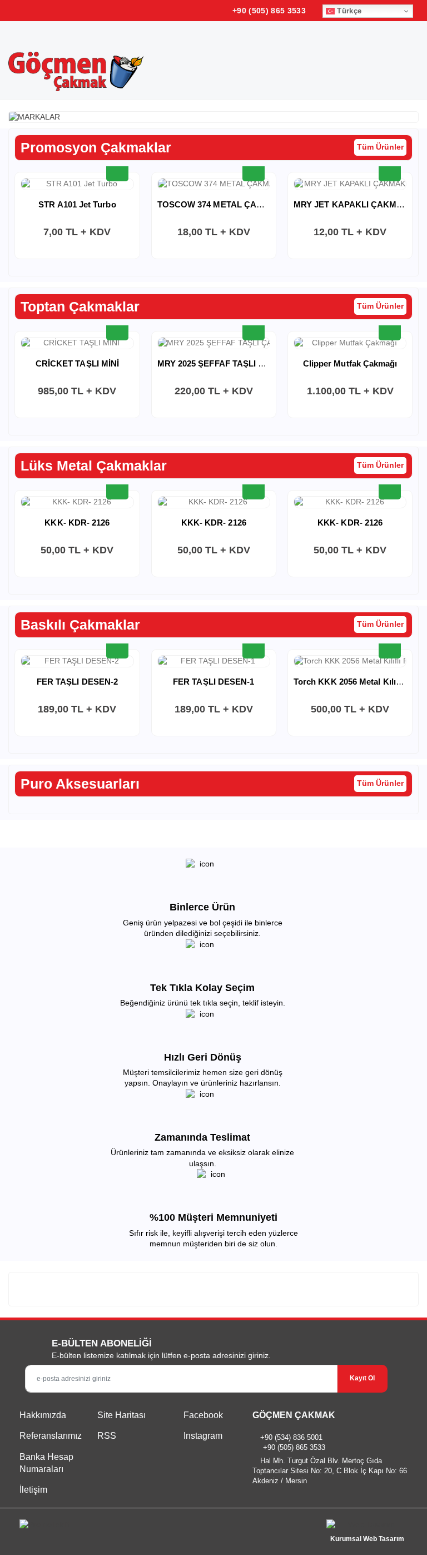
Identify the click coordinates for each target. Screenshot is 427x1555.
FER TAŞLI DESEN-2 (77, 681)
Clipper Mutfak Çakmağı (350, 363)
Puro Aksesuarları (80, 783)
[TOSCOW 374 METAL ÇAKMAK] (213, 184)
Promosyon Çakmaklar (96, 147)
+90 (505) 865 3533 (268, 10)
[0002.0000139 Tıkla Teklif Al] (253, 329)
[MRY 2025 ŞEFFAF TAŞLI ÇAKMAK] (213, 343)
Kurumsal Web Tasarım (367, 1539)
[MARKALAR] (213, 117)
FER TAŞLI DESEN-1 (213, 681)
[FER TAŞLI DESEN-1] (213, 661)
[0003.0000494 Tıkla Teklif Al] (390, 488)
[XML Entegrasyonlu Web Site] (113, 1526)
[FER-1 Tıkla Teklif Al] (253, 647)
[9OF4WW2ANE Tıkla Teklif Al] (390, 647)
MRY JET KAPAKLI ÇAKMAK (351, 204)
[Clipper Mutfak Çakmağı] (350, 343)
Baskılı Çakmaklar (80, 624)
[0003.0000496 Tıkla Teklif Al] (117, 488)
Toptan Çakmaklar (80, 306)
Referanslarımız (50, 1435)
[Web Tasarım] (367, 1526)
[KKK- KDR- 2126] (77, 502)
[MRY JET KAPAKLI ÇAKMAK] (350, 184)
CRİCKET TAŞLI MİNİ (77, 363)
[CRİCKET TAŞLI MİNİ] (77, 343)
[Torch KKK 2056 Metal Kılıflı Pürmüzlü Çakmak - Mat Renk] (350, 661)
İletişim (33, 1489)
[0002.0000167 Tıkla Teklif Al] (117, 170)
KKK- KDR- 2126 (77, 522)
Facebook (202, 1415)
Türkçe (348, 11)
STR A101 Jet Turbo (77, 204)
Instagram (201, 1435)
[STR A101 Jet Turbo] (77, 184)
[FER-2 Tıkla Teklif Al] (117, 647)
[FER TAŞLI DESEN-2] (77, 661)
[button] (398, 61)
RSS (106, 1435)
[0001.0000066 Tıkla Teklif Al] (390, 170)
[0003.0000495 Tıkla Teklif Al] (253, 488)
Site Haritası (121, 1415)
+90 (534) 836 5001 (291, 1437)
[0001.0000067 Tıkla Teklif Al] (253, 170)
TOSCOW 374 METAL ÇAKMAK (219, 204)
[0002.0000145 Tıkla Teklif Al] (117, 329)
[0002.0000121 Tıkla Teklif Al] (390, 329)
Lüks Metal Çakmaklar (94, 465)
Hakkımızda (42, 1415)
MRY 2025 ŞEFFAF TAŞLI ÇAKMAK (226, 363)
